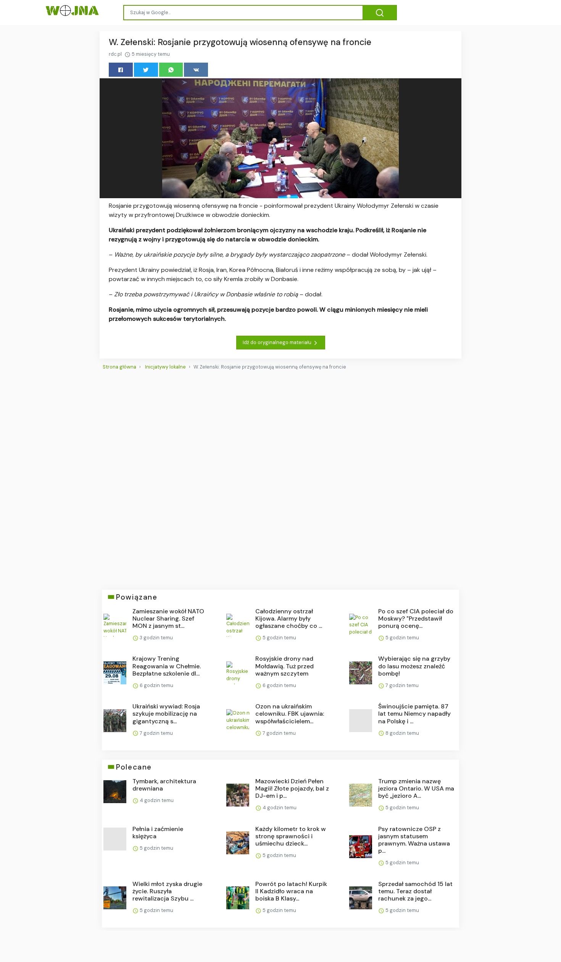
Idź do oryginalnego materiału (278, 342)
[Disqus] (280, 476)
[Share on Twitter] (146, 70)
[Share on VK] (196, 70)
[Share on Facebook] (121, 70)
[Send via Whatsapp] (171, 70)
